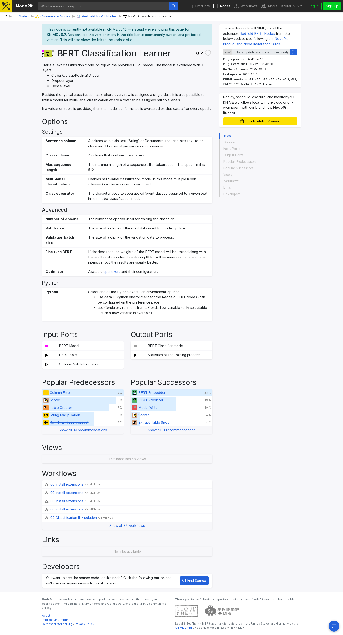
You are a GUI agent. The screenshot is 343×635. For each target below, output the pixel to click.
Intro (227, 136)
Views (227, 175)
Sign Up (332, 6)
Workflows (249, 6)
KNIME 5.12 (290, 6)
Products (202, 6)
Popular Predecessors (240, 161)
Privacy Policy (84, 624)
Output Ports (233, 155)
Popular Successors (238, 168)
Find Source (196, 580)
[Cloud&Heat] (186, 610)
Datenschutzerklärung (57, 624)
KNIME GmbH (184, 627)
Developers (232, 194)
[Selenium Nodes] (222, 610)
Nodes (225, 6)
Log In (313, 6)
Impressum (50, 619)
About (273, 6)
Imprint (65, 619)
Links (227, 187)
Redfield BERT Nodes (257, 33)
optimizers (111, 271)
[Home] (5, 17)
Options (229, 142)
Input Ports (231, 149)
